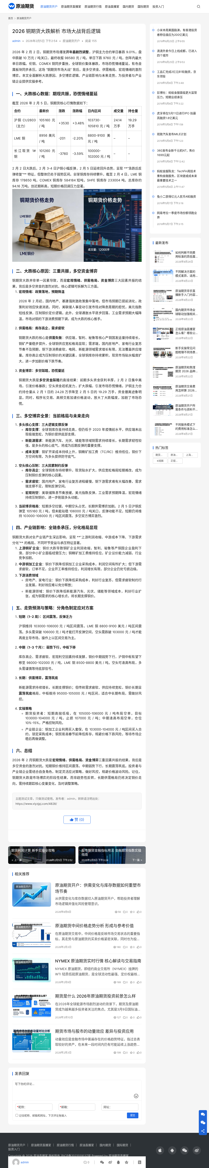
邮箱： (65, 1107)
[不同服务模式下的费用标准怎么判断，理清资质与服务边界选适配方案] (163, 429)
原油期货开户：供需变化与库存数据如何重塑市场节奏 (98, 888)
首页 (10, 18)
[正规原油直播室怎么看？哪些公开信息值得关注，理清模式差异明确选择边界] (163, 333)
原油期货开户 (49, 6)
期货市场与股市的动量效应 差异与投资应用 (94, 1031)
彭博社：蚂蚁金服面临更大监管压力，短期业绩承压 (177, 95)
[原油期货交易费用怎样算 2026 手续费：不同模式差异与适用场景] (163, 390)
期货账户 (160, 454)
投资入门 (158, 6)
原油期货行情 (93, 6)
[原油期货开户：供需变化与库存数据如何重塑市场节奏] (31, 894)
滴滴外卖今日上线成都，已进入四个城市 (177, 53)
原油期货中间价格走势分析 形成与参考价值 (94, 925)
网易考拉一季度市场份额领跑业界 (177, 215)
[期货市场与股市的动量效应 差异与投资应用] (31, 1040)
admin (16, 41)
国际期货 (143, 6)
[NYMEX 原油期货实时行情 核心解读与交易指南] (31, 970)
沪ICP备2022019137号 (76, 1155)
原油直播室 (112, 6)
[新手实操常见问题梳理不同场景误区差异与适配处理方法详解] (163, 352)
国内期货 (128, 6)
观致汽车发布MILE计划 (171, 134)
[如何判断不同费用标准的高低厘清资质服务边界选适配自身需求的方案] (163, 257)
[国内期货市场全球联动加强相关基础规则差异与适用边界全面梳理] (163, 314)
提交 (132, 1115)
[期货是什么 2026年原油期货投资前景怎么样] (31, 1005)
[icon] (160, 1150)
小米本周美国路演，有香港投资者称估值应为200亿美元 (177, 32)
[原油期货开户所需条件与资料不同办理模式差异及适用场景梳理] (163, 410)
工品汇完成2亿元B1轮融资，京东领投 (176, 74)
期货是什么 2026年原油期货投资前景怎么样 (95, 996)
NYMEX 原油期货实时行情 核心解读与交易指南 (98, 961)
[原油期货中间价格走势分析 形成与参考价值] (31, 935)
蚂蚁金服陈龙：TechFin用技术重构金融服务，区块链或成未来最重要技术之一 (177, 175)
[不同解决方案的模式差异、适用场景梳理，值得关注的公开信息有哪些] (163, 276)
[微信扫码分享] (102, 1162)
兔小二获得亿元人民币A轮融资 (176, 196)
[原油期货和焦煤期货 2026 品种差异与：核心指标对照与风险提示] (163, 371)
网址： (107, 1107)
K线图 (160, 460)
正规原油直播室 (176, 460)
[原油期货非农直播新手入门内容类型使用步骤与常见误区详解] (163, 295)
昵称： (22, 1107)
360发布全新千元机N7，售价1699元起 (176, 153)
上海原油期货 (192, 454)
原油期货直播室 (71, 6)
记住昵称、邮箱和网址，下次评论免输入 (42, 1115)
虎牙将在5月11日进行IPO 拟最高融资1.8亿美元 (176, 115)
